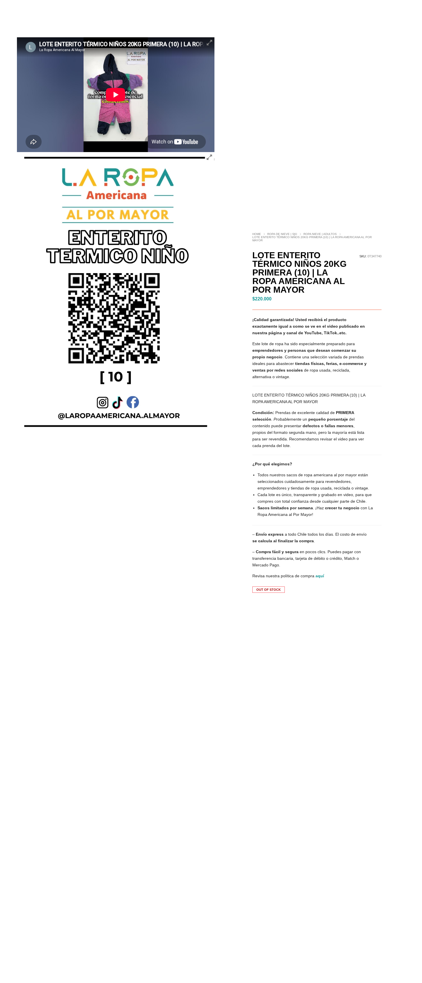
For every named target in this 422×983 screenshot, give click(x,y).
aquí (319, 576)
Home (256, 234)
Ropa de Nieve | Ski (282, 234)
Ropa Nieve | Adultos (320, 234)
